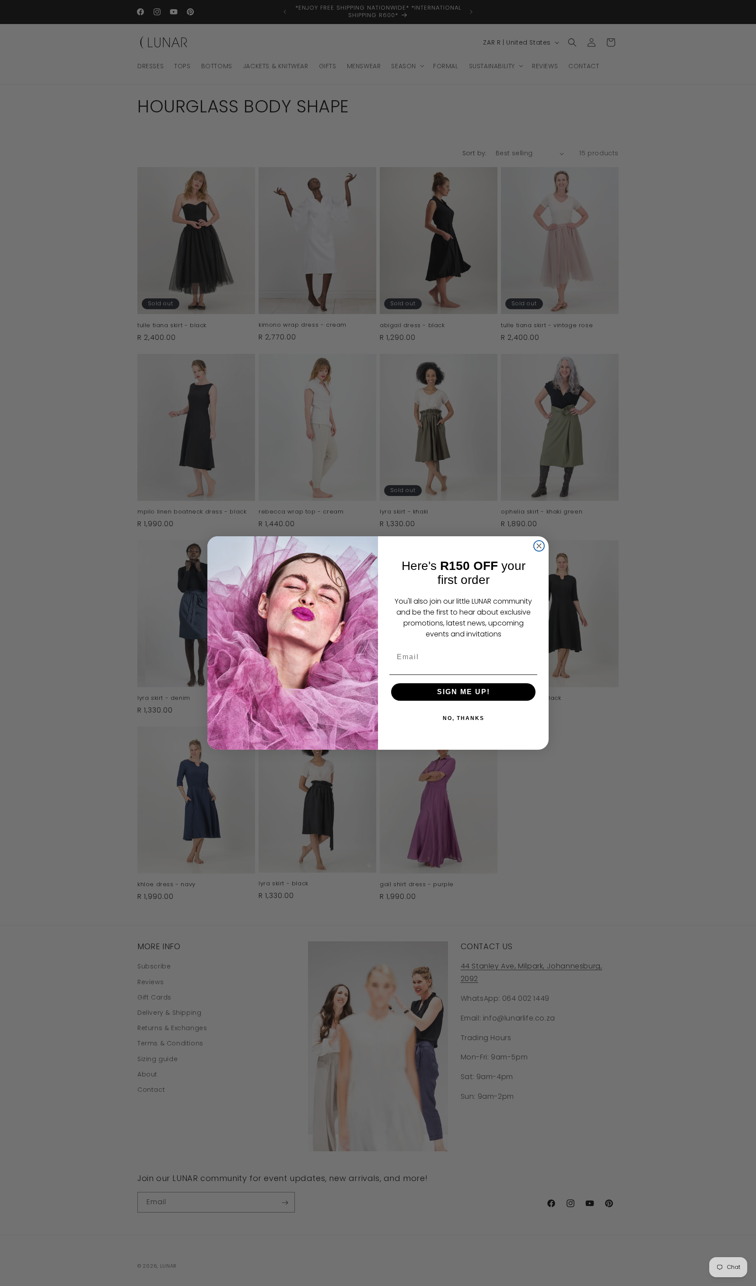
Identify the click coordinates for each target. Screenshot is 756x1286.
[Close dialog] (539, 546)
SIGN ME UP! (463, 691)
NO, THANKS (463, 718)
